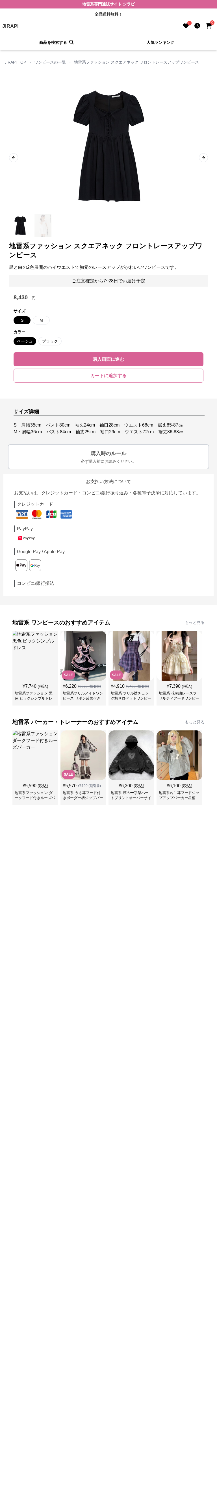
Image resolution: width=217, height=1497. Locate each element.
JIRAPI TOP (15, 62)
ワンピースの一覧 (50, 62)
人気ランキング (160, 42)
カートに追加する (108, 375)
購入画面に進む (108, 359)
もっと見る (195, 622)
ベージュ (25, 341)
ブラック (50, 341)
